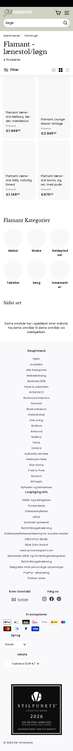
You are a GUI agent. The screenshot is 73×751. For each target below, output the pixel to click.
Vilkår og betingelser (36, 500)
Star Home (36, 465)
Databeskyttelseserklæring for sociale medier (36, 533)
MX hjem (36, 481)
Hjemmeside (11, 35)
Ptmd (36, 443)
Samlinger (31, 35)
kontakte (36, 364)
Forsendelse (36, 506)
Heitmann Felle (36, 459)
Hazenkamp (36, 415)
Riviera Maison (37, 409)
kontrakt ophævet (36, 522)
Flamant (36, 403)
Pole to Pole (36, 470)
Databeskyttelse (36, 511)
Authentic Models (36, 454)
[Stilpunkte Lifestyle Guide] (36, 734)
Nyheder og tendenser (36, 487)
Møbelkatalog (36, 376)
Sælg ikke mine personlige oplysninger (37, 567)
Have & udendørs (36, 387)
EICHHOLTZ (36, 392)
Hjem (36, 359)
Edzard (36, 448)
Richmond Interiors (36, 398)
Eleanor (36, 476)
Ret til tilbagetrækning (36, 528)
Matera (36, 437)
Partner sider (37, 578)
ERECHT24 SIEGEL (36, 539)
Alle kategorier (36, 370)
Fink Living (36, 420)
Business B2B (36, 381)
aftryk (36, 517)
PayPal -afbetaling (36, 573)
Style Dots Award (36, 545)
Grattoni (36, 426)
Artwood (36, 431)
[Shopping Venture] (58, 13)
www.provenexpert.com (36, 550)
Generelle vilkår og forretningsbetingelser (37, 556)
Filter (14, 70)
